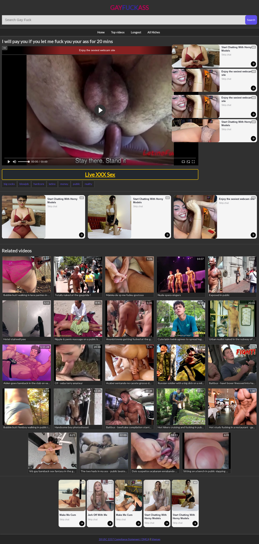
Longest (136, 32)
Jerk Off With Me (97, 515)
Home (101, 32)
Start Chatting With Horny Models (236, 49)
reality (88, 183)
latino (52, 183)
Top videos (118, 32)
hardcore (39, 183)
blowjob (24, 183)
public (76, 183)
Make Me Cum (68, 515)
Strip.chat (226, 54)
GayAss (129, 7)
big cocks (9, 183)
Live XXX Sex (100, 174)
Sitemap (155, 539)
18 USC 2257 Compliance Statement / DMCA (124, 539)
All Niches (154, 32)
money (64, 183)
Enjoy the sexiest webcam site (97, 50)
